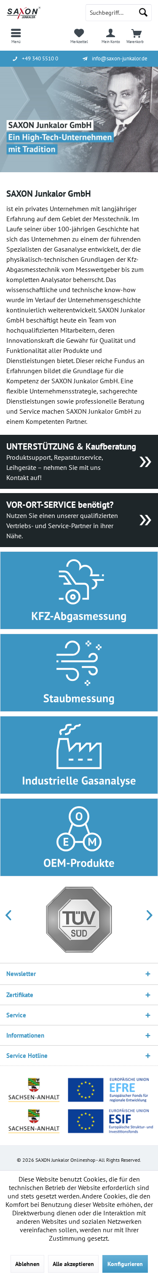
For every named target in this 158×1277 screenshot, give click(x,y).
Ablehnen (27, 1264)
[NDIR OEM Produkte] (79, 837)
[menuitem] (16, 36)
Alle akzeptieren (73, 1264)
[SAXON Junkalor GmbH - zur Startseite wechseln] (39, 12)
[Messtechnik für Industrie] (79, 755)
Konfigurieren (125, 1264)
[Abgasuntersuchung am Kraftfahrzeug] (79, 590)
